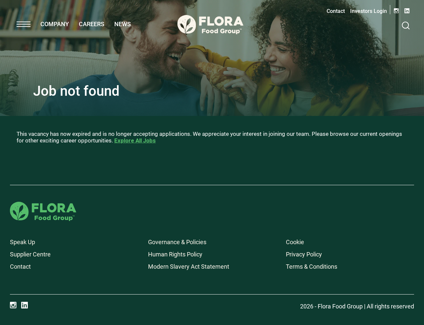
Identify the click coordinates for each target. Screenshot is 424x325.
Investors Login (368, 11)
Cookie (295, 242)
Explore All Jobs (135, 140)
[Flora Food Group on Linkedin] (24, 305)
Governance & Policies (177, 242)
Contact (336, 11)
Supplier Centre (30, 254)
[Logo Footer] (43, 206)
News (122, 24)
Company (54, 24)
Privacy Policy (304, 254)
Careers (91, 24)
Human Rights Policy (175, 254)
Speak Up (22, 242)
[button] (23, 24)
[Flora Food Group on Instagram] (13, 305)
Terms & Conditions (311, 266)
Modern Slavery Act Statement (188, 266)
